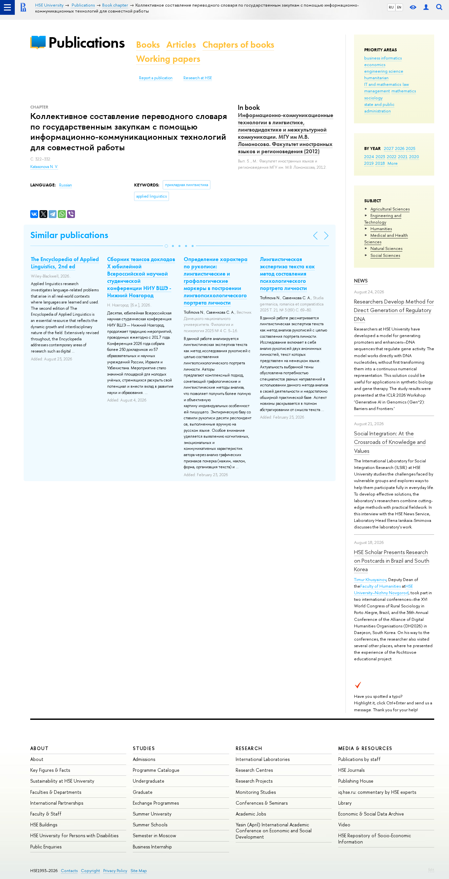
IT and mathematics (382, 84)
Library (345, 803)
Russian (65, 185)
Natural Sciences (386, 248)
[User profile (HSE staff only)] (426, 7)
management (377, 91)
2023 (380, 156)
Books (148, 44)
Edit (431, 869)
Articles (181, 44)
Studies (144, 748)
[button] (166, 246)
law (406, 84)
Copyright (90, 870)
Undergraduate (148, 781)
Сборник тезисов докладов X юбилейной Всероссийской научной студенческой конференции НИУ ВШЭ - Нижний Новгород (141, 277)
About (39, 748)
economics (374, 64)
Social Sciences (385, 255)
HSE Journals (351, 770)
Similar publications (69, 235)
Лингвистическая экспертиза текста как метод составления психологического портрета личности (287, 274)
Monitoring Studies (256, 792)
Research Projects (254, 781)
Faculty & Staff (45, 814)
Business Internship (152, 846)
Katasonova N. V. (44, 166)
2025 (410, 148)
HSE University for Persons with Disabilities (74, 835)
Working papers (168, 58)
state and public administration (379, 107)
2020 (414, 156)
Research (249, 748)
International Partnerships (56, 803)
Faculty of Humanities (380, 586)
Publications (86, 42)
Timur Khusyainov (370, 579)
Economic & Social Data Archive (371, 814)
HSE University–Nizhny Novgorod (383, 589)
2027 (388, 148)
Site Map (138, 870)
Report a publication (156, 78)
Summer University (152, 814)
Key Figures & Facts (50, 770)
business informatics (383, 58)
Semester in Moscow (154, 835)
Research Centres (254, 770)
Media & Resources (365, 748)
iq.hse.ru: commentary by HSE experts (377, 792)
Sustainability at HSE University (62, 781)
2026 (399, 148)
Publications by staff (359, 759)
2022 (391, 156)
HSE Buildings (43, 824)
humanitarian (376, 78)
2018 (380, 163)
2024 (369, 156)
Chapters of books (238, 44)
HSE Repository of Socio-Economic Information (374, 838)
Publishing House (355, 781)
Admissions (144, 759)
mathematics (403, 91)
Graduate (143, 792)
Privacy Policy (115, 870)
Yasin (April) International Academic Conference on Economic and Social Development (274, 830)
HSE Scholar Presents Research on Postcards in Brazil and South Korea (391, 560)
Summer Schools (150, 824)
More (393, 163)
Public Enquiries (45, 846)
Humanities (381, 229)
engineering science (383, 71)
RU (391, 7)
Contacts (69, 870)
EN (399, 7)
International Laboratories (263, 759)
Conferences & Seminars (262, 803)
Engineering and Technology (382, 218)
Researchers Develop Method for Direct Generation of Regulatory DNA (394, 310)
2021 (403, 156)
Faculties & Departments (55, 792)
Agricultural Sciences (390, 209)
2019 (369, 163)
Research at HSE (197, 78)
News (361, 280)
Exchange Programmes (156, 803)
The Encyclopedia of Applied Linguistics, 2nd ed (65, 263)
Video (344, 824)
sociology (373, 98)
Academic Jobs (251, 814)
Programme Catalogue (156, 770)
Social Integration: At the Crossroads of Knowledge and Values (390, 441)
